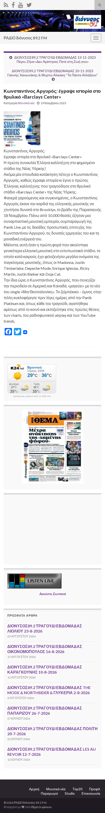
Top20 (77, 789)
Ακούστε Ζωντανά (52, 594)
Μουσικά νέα (26, 103)
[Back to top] (94, 802)
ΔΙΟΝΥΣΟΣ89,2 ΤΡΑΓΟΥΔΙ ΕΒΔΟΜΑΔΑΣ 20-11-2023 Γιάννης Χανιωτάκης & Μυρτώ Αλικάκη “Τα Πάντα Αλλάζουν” (52, 73)
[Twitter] (29, 4)
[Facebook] (13, 4)
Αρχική (34, 789)
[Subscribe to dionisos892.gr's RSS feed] (6, 4)
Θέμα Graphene (41, 807)
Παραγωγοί (49, 793)
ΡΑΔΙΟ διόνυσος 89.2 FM (25, 37)
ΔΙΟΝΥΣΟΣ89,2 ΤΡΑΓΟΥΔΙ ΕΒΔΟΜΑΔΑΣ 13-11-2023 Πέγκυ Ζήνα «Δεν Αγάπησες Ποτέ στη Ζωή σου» (55, 59)
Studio (70, 793)
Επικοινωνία (91, 793)
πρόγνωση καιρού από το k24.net (32, 396)
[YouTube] (20, 4)
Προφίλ (94, 789)
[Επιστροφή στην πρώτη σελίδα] (52, 21)
